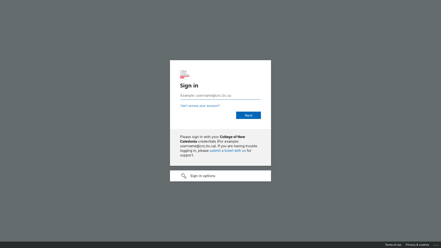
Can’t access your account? (200, 105)
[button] (220, 175)
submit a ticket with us (228, 150)
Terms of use (393, 244)
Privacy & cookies (417, 244)
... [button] (436, 244)
